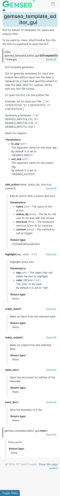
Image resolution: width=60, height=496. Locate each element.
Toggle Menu (10, 493)
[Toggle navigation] (52, 4)
